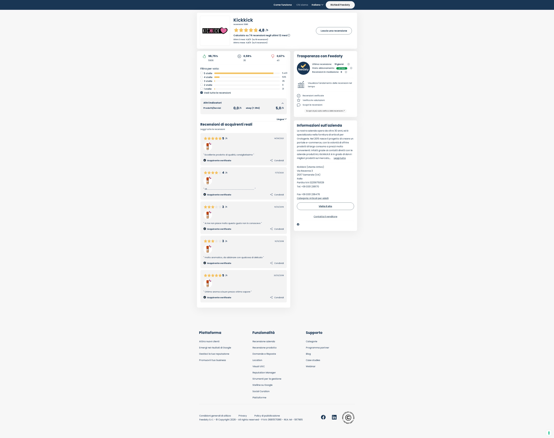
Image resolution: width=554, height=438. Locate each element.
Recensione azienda (263, 341)
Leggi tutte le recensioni (212, 129)
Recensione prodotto (264, 347)
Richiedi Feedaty (340, 4)
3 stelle (208, 81)
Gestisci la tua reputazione (214, 354)
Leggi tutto (340, 158)
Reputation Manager (264, 372)
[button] (325, 85)
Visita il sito (325, 206)
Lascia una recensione (334, 30)
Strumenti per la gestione (266, 378)
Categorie (311, 341)
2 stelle (208, 85)
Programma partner (317, 347)
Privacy (242, 415)
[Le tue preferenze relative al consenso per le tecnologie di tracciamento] (549, 433)
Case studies (313, 360)
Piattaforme (259, 397)
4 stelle (208, 77)
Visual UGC (258, 366)
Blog (308, 354)
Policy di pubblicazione (267, 415)
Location (257, 360)
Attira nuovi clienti (209, 341)
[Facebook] (298, 224)
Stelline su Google (262, 385)
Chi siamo (302, 4)
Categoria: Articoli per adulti (313, 198)
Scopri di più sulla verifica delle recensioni (324, 111)
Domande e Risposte (264, 354)
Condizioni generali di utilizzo (215, 415)
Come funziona (283, 4)
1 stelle (208, 89)
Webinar (311, 366)
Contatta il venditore (325, 216)
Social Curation (260, 391)
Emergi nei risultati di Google (215, 347)
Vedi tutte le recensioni (217, 92)
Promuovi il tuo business (212, 360)
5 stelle (208, 73)
